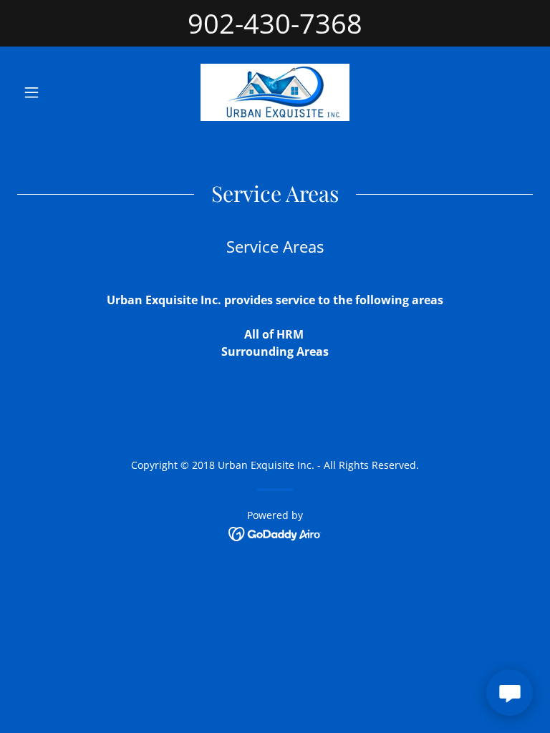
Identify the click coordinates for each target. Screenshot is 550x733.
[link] (275, 92)
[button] (56, 92)
